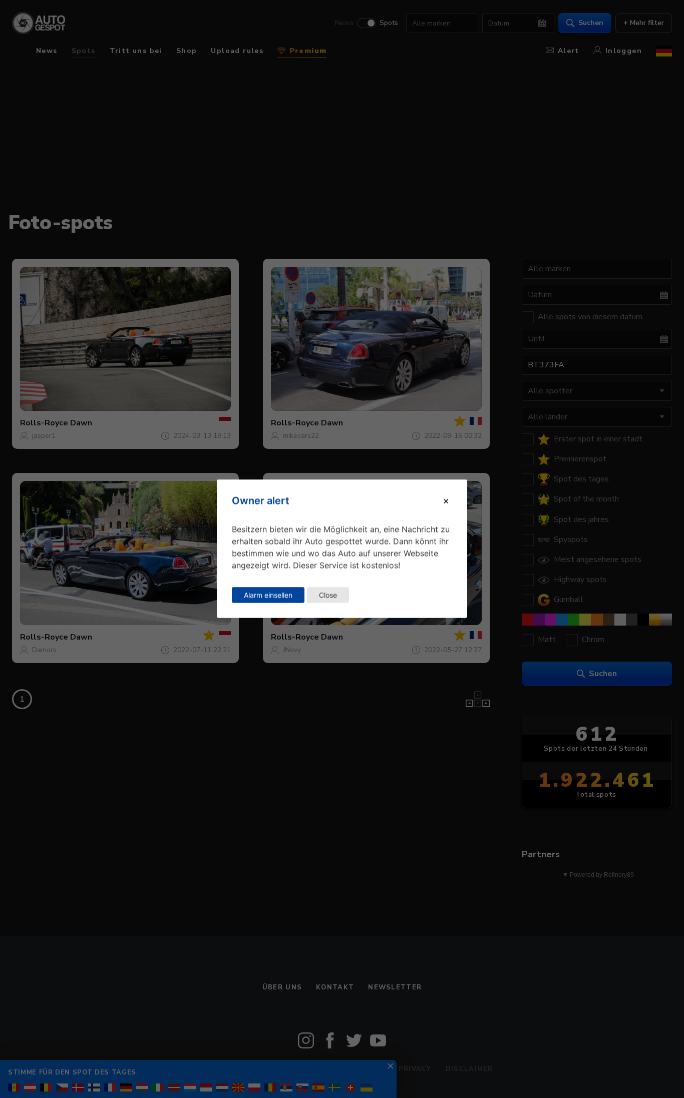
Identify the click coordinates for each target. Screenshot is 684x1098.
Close (328, 595)
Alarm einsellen (268, 595)
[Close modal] (446, 500)
